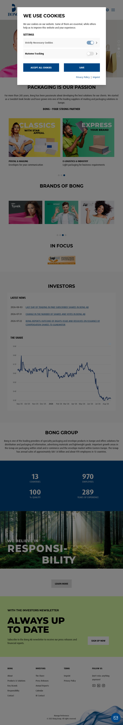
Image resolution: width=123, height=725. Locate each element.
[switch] (90, 43)
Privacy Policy (83, 77)
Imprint (96, 77)
